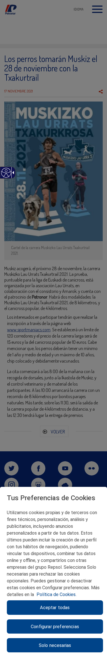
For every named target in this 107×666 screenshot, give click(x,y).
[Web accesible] (5, 175)
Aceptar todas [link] (55, 607)
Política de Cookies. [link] (56, 594)
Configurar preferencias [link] (55, 626)
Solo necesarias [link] (55, 645)
